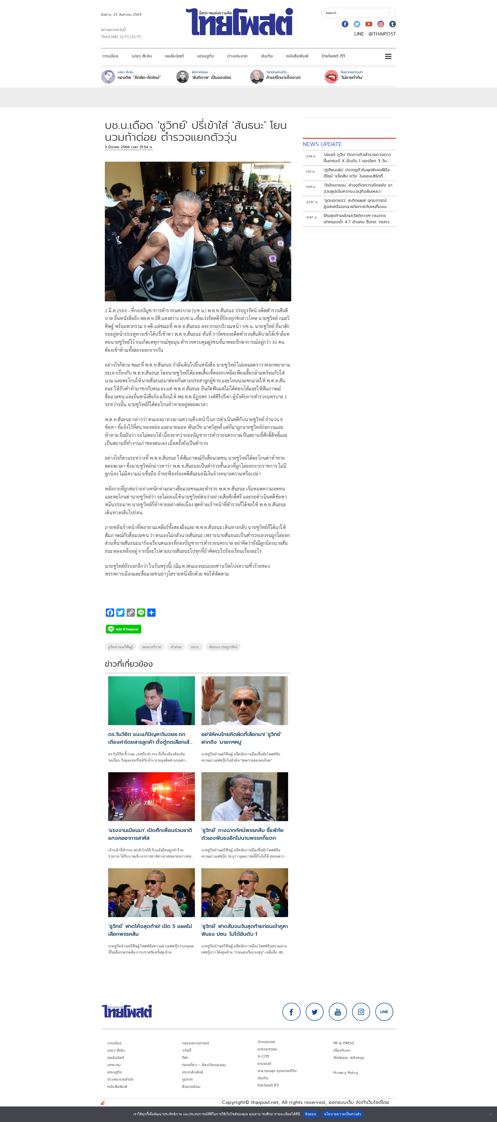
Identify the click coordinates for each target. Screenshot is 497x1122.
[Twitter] (357, 24)
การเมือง (110, 56)
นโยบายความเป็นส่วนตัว (342, 1114)
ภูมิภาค (187, 1079)
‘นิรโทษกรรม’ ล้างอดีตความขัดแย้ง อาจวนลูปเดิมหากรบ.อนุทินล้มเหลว (358, 188)
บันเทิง (267, 56)
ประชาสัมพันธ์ (192, 1072)
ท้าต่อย (176, 646)
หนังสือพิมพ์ (297, 56)
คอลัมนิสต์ (174, 56)
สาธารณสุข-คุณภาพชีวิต (277, 1071)
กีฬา (185, 1057)
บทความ (114, 1065)
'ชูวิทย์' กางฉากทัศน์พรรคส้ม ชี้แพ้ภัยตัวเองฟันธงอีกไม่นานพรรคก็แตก (242, 834)
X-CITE (263, 1056)
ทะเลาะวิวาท (151, 646)
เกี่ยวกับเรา (342, 1050)
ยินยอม (310, 1114)
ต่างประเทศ (237, 56)
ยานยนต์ (264, 1063)
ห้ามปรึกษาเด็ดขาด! (283, 78)
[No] (490, 1114)
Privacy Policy (345, 1072)
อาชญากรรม (267, 1049)
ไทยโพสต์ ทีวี (333, 56)
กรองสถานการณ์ (195, 1043)
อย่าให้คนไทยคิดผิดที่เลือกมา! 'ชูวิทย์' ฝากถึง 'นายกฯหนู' (241, 738)
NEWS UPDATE (322, 144)
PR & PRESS (343, 1043)
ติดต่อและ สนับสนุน (348, 1057)
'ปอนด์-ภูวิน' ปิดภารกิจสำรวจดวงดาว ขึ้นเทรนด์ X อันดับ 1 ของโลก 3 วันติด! (357, 158)
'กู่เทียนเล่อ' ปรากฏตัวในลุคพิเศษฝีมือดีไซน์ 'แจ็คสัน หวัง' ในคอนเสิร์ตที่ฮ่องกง (357, 173)
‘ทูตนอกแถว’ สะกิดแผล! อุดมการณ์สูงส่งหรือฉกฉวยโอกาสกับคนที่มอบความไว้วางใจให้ (355, 203)
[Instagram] (381, 24)
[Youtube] (369, 24)
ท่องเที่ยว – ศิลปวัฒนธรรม (204, 1065)
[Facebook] (345, 24)
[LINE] (384, 1011)
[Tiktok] (393, 24)
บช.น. (195, 646)
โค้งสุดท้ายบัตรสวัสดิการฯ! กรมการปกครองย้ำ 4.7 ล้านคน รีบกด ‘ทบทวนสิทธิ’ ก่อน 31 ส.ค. (358, 219)
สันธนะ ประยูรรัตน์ (223, 646)
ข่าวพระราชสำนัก (120, 1079)
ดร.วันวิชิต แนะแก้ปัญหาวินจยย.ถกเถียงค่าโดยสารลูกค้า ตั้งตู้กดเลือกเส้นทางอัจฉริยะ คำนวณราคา (150, 742)
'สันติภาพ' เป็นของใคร (211, 78)
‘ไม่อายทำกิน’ (352, 78)
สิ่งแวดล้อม (191, 1086)
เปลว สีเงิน (142, 56)
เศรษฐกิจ (205, 56)
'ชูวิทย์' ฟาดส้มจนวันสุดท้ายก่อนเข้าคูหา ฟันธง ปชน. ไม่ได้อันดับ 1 (244, 930)
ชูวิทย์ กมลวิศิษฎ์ (120, 646)
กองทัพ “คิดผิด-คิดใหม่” (139, 78)
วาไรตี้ (186, 1050)
